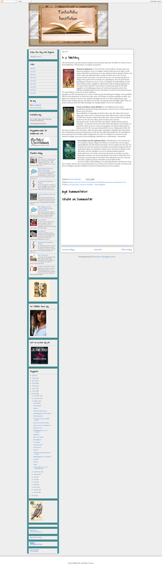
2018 (34, 378)
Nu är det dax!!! (38, 445)
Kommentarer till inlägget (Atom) (103, 257)
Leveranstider (34, 551)
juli (35, 477)
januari (36, 492)
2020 (34, 375)
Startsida (98, 250)
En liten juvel (37, 447)
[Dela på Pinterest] (94, 179)
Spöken (35, 408)
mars (35, 487)
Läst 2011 (33, 93)
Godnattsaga (37, 405)
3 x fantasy (36, 442)
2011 (33, 495)
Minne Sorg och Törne (77, 182)
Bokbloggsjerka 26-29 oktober (42, 413)
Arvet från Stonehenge (40, 411)
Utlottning (36, 434)
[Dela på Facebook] (92, 179)
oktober (36, 401)
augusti (36, 474)
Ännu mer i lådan (38, 437)
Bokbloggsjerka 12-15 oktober (42, 456)
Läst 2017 (33, 71)
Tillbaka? (40, 157)
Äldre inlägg (126, 250)
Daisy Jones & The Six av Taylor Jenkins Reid (45, 169)
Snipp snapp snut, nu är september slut (40, 467)
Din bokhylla (37, 403)
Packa (35, 464)
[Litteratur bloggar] (36, 537)
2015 (34, 386)
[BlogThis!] (88, 179)
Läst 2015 (33, 81)
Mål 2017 (33, 74)
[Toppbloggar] (34, 550)
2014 (34, 388)
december (37, 396)
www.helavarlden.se (36, 531)
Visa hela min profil (35, 107)
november (37, 398)
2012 (34, 393)
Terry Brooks (74, 185)
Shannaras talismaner (114, 182)
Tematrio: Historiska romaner (46, 266)
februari (36, 489)
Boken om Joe (37, 428)
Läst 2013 (33, 87)
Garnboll (35, 459)
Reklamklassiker (38, 416)
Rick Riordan (101, 182)
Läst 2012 (33, 90)
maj (35, 482)
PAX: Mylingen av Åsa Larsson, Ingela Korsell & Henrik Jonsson (45, 208)
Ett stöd (35, 450)
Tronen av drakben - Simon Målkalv (92, 185)
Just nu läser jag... (43, 255)
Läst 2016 (33, 77)
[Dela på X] (90, 179)
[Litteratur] (33, 530)
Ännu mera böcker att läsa (41, 423)
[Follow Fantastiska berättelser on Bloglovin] (36, 57)
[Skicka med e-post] (86, 179)
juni (35, 479)
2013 (34, 391)
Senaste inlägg (68, 250)
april (35, 484)
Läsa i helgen (42, 220)
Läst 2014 (33, 84)
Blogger (91, 563)
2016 (34, 383)
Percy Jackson (91, 182)
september (37, 471)
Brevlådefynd (42, 231)
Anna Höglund (36, 105)
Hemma (35, 462)
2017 (34, 380)
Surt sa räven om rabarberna (42, 425)
